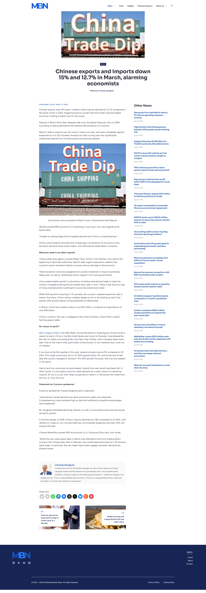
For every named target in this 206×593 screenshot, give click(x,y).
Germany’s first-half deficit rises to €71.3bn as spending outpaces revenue (151, 115)
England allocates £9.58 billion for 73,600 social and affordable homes (151, 142)
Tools (121, 6)
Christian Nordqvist (106, 91)
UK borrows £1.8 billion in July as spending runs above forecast (149, 326)
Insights (130, 6)
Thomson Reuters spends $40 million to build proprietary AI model (152, 195)
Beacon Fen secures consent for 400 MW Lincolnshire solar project (151, 273)
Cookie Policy (169, 582)
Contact (189, 564)
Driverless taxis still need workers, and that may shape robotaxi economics (150, 353)
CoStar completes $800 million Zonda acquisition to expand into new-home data (150, 313)
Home (190, 557)
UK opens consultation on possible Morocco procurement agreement (151, 206)
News (110, 6)
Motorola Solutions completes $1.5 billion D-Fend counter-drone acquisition (151, 260)
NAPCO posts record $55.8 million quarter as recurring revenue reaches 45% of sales (152, 220)
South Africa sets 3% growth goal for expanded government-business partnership (151, 246)
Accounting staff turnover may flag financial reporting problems (150, 233)
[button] (172, 6)
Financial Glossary (145, 6)
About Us (160, 6)
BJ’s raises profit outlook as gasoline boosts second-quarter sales (151, 285)
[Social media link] (13, 563)
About (190, 561)
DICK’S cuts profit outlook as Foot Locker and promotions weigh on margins (150, 156)
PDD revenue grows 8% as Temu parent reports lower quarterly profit (151, 168)
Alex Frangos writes (49, 333)
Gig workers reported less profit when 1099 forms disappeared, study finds (152, 182)
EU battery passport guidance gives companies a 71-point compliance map (151, 298)
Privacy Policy (154, 582)
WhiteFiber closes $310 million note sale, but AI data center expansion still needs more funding (152, 339)
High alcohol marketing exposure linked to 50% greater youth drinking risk (151, 129)
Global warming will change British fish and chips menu (114, 519)
